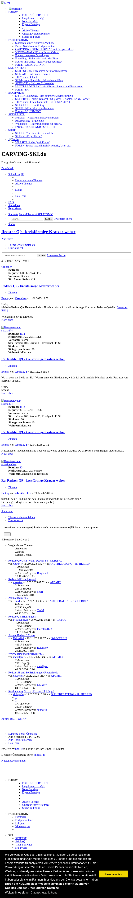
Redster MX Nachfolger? (22, 579)
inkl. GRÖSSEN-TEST (42, 102)
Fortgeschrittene (24, 820)
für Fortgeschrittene (35, 46)
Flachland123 (20, 619)
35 (21, 467)
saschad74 (7, 330)
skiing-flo (18, 694)
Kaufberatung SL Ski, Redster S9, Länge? (31, 691)
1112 (22, 333)
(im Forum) (28, 136)
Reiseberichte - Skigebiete (29, 120)
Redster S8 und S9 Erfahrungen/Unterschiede (33, 672)
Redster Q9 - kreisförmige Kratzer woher (38, 231)
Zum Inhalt (7, 168)
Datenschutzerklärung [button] (43, 892)
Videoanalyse (22, 826)
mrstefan (18, 582)
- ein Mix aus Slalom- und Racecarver (49, 86)
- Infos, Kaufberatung (34, 108)
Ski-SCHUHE (59, 638)
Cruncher (6, 266)
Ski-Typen (21, 847)
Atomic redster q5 (18, 597)
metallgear (18, 656)
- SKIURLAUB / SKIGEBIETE (37, 126)
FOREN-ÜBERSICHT (35, 14)
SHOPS (12, 130)
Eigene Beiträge (31, 792)
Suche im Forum (31, 36)
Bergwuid (42, 573)
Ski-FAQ (20, 841)
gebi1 (40, 591)
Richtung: (77, 527)
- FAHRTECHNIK (30, 64)
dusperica (18, 675)
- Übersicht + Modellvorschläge (39, 80)
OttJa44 (17, 563)
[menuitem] (28, 180)
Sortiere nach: (41, 527)
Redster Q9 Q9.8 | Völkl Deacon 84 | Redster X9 (35, 560)
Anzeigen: (10, 527)
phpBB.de (39, 754)
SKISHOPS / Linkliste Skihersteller (34, 133)
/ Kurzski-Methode (35, 42)
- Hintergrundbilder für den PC (38, 123)
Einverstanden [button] (113, 874)
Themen (30, 30)
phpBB (19, 748)
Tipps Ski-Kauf (23, 844)
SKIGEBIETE (16, 114)
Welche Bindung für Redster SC (26, 653)
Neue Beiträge (30, 789)
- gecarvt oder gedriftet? (38, 61)
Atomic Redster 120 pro (21, 635)
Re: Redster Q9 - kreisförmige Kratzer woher (33, 359)
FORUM (13, 11)
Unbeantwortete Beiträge (36, 804)
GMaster (42, 684)
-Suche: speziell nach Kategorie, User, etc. (43, 145)
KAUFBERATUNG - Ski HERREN (69, 563)
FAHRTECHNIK (18, 39)
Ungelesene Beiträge (33, 786)
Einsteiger (20, 816)
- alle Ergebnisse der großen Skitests (41, 70)
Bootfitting (29, 105)
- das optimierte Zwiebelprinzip (44, 95)
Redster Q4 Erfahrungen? (22, 616)
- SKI (22, 89)
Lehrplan (20, 823)
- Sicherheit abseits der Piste (36, 58)
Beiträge (33, 18)
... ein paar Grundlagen (32, 55)
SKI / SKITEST (17, 67)
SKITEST (20, 838)
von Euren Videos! (37, 52)
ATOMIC (55, 582)
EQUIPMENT (16, 92)
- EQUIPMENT (28, 111)
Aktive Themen (30, 801)
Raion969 (18, 638)
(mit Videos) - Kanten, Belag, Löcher (52, 98)
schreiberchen (8, 464)
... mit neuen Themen (32, 74)
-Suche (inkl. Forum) (32, 142)
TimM (16, 601)
